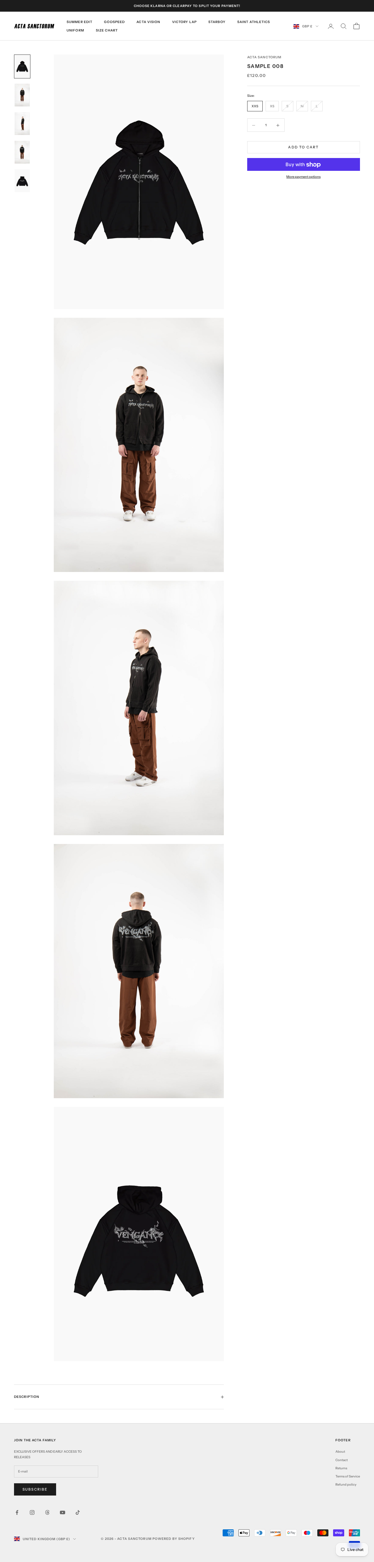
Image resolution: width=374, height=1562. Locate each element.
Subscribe (35, 1489)
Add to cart (303, 147)
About (340, 1451)
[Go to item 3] (22, 124)
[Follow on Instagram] (32, 1512)
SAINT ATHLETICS (253, 22)
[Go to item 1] (22, 66)
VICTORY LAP (184, 22)
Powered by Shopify (174, 1539)
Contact (341, 1460)
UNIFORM (75, 30)
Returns (341, 1468)
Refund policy (345, 1484)
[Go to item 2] (22, 95)
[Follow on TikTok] (78, 1512)
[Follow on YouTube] (62, 1512)
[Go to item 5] (22, 181)
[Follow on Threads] (47, 1512)
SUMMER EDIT (79, 22)
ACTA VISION (148, 22)
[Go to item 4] (22, 152)
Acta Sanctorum (264, 57)
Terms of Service (347, 1476)
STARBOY (217, 22)
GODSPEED (114, 22)
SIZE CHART (107, 30)
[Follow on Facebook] (17, 1512)
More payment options (303, 177)
